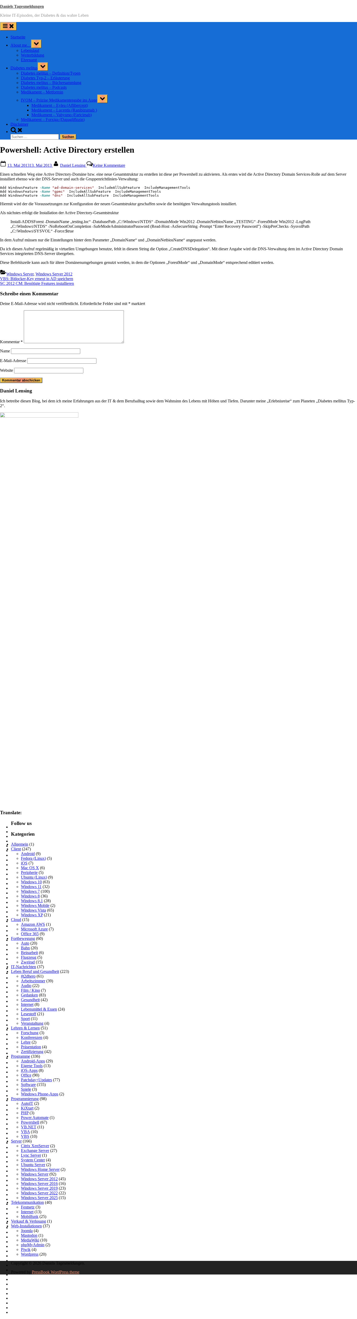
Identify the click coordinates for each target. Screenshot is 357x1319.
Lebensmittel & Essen (39, 1009)
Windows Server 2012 (54, 274)
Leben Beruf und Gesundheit (35, 971)
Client (16, 849)
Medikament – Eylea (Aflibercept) (59, 105)
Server (16, 1141)
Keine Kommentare (109, 165)
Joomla (27, 1230)
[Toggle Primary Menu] (8, 26)
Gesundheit (30, 999)
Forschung (29, 1032)
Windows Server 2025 (39, 1197)
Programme (20, 1056)
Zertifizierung (32, 1051)
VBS (25, 1136)
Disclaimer (19, 124)
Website (6, 370)
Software (28, 1084)
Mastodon (29, 1235)
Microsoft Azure (34, 929)
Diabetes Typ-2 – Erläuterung (45, 78)
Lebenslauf (30, 50)
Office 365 (30, 934)
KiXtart (27, 1108)
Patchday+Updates (36, 1080)
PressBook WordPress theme (55, 1272)
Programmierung (25, 1098)
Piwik (26, 1249)
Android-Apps (33, 1061)
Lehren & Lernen (25, 1028)
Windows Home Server (40, 1169)
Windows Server (19, 274)
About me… (20, 45)
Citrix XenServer (35, 1146)
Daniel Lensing (73, 165)
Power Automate (35, 1117)
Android (28, 853)
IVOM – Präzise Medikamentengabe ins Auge (59, 100)
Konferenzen (31, 1037)
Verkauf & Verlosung (28, 1221)
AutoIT (27, 1103)
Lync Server (31, 1155)
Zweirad (28, 962)
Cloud (16, 919)
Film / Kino (30, 990)
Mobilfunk (29, 1216)
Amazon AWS (33, 924)
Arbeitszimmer (33, 981)
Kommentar (11, 342)
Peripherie (29, 872)
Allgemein (19, 844)
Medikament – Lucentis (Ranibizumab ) (64, 110)
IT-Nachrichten (23, 967)
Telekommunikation (27, 1202)
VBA (25, 1131)
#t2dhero (28, 976)
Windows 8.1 (32, 901)
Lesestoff (28, 1014)
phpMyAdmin (32, 1245)
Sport (25, 1018)
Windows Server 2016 (39, 1183)
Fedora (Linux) (33, 858)
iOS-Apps (29, 1070)
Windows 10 (31, 882)
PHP (24, 1113)
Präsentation (31, 1047)
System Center (33, 1160)
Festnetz (27, 1207)
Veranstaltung (32, 1023)
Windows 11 (31, 886)
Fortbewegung (23, 938)
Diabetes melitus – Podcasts (44, 87)
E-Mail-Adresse (13, 360)
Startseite (17, 37)
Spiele (26, 1089)
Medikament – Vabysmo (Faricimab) (61, 115)
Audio (26, 985)
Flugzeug (28, 957)
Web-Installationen (26, 1226)
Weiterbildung (32, 55)
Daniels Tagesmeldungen (22, 6)
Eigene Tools (32, 1065)
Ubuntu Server (33, 1164)
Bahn (25, 948)
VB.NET (28, 1127)
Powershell (30, 1122)
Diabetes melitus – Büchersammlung (51, 82)
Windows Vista (33, 910)
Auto (25, 943)
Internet (27, 1004)
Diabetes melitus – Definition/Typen (50, 73)
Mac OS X (30, 868)
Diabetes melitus (24, 68)
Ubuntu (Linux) (34, 877)
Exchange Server (35, 1150)
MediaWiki (30, 1240)
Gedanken (29, 995)
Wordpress (29, 1254)
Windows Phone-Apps (39, 1094)
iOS (24, 863)
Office (26, 1075)
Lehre (26, 1042)
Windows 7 (30, 891)
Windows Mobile (35, 905)
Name (5, 351)
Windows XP (32, 915)
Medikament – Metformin (42, 92)
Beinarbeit (29, 952)
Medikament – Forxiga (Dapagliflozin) (53, 119)
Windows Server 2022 (39, 1193)
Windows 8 (30, 896)
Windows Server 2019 (39, 1188)
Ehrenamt (29, 60)
